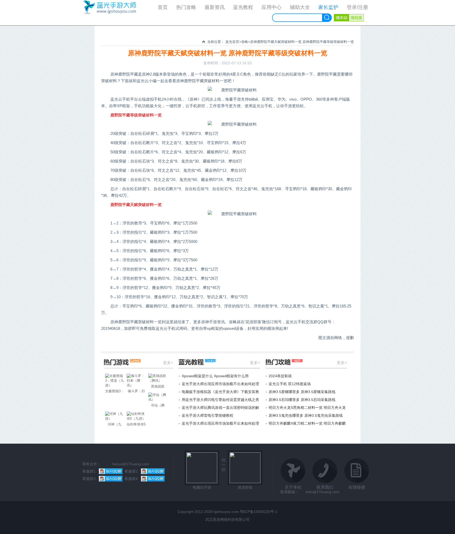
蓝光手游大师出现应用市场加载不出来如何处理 (220, 384)
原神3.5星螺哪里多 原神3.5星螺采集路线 (302, 392)
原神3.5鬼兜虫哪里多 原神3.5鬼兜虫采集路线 (306, 415)
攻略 (244, 42)
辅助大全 (300, 7)
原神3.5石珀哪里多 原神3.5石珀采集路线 (302, 400)
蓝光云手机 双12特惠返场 (290, 384)
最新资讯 (215, 7)
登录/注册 (357, 7)
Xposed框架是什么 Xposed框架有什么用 (215, 376)
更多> (168, 362)
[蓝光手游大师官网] (113, 12)
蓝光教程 (243, 7)
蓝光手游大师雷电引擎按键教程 (207, 415)
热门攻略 (186, 7)
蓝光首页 (232, 42)
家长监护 (328, 7)
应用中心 (271, 7)
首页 (163, 7)
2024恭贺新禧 (280, 376)
